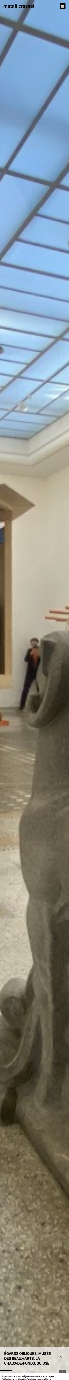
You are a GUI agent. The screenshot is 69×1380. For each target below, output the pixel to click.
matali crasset (18, 6)
